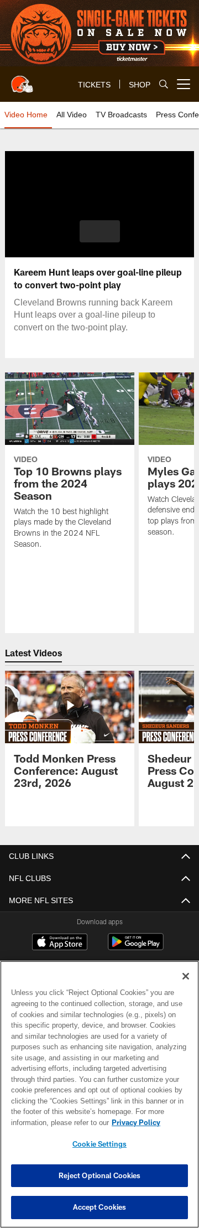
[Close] (186, 976)
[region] (99, 1094)
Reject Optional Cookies (100, 1175)
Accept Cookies (100, 1207)
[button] (100, 231)
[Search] (163, 84)
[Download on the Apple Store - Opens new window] (60, 943)
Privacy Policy (48, 1122)
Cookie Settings (99, 1143)
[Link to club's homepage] (22, 80)
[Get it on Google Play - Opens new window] (136, 947)
